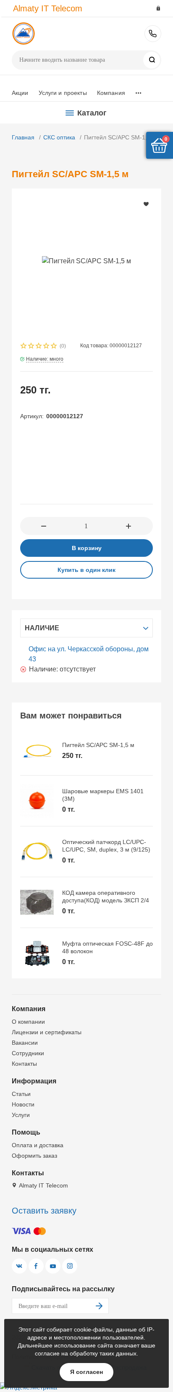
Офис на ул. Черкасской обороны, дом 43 (89, 654)
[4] (46, 346)
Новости (23, 1104)
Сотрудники (28, 1053)
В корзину (87, 548)
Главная (23, 137)
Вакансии (25, 1042)
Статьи (21, 1094)
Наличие (42, 628)
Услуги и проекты (63, 92)
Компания (111, 92)
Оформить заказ (34, 1155)
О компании (28, 1021)
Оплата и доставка (37, 1145)
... (138, 91)
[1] (24, 346)
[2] (31, 346)
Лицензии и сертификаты (46, 1032)
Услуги (21, 1115)
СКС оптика (59, 137)
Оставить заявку (44, 1210)
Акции (20, 92)
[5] (54, 346)
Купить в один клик (86, 569)
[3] (39, 346)
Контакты (24, 1063)
